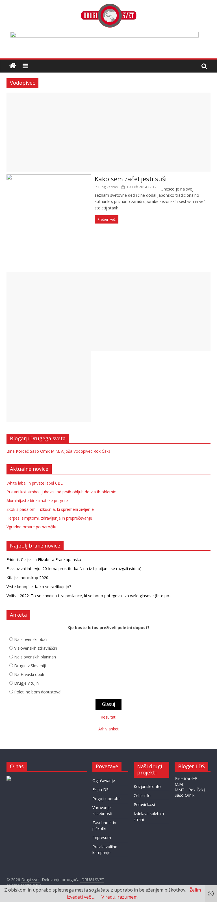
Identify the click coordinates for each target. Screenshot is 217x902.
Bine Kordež (17, 451)
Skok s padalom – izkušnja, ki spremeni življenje (50, 509)
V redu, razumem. (119, 897)
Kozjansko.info (147, 786)
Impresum (101, 837)
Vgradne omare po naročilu (31, 526)
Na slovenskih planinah (35, 657)
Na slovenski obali (30, 639)
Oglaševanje (103, 780)
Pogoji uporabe (106, 798)
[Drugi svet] (108, 6)
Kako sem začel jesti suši (131, 178)
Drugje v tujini (27, 683)
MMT (180, 789)
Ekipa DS (100, 789)
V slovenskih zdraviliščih (35, 648)
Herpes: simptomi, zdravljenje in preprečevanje (49, 518)
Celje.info (142, 795)
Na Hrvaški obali (29, 674)
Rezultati (108, 717)
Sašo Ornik (40, 451)
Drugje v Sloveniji (30, 665)
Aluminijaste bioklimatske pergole (37, 500)
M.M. (55, 451)
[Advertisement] (108, 132)
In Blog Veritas (106, 187)
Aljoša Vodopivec (76, 451)
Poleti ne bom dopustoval (37, 692)
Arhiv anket (108, 729)
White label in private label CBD (35, 483)
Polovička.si (144, 804)
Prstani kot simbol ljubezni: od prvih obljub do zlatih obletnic (61, 491)
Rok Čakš (102, 451)
